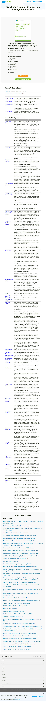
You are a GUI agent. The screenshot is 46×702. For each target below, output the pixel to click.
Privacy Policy (17, 699)
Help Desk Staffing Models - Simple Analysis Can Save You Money (19, 538)
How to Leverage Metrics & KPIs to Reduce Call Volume (16, 525)
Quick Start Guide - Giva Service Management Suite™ (16, 605)
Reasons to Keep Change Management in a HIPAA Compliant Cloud (19, 623)
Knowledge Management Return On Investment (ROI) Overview (18, 547)
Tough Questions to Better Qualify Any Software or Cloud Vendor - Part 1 (21, 550)
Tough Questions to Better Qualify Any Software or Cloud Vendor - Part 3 (21, 556)
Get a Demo (28, 1)
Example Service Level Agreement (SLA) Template (15, 532)
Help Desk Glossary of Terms (10, 608)
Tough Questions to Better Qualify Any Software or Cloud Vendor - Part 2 (21, 553)
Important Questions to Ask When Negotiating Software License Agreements (22, 626)
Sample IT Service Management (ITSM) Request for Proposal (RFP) (19, 535)
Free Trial (37, 1)
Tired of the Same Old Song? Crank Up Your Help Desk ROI (17, 564)
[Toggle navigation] (43, 2)
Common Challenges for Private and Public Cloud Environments (19, 644)
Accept (34, 696)
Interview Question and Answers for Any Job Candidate (16, 603)
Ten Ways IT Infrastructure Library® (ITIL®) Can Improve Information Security (21, 600)
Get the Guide (23, 75)
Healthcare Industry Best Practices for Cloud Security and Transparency (21, 636)
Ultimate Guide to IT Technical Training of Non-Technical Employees (20, 566)
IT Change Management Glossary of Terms (13, 611)
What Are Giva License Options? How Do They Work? (16, 597)
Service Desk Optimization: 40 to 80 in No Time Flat (15, 558)
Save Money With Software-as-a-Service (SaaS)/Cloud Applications (20, 582)
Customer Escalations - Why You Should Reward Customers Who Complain (21, 641)
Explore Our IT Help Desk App (23, 79)
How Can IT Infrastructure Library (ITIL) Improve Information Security (20, 633)
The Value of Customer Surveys (10, 561)
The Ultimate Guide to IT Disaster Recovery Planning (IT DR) (17, 614)
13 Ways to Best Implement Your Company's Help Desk (16, 649)
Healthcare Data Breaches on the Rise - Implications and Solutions (19, 638)
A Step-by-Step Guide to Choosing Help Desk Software (17, 646)
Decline (41, 696)
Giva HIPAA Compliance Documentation (13, 616)
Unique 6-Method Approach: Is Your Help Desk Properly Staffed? (19, 540)
